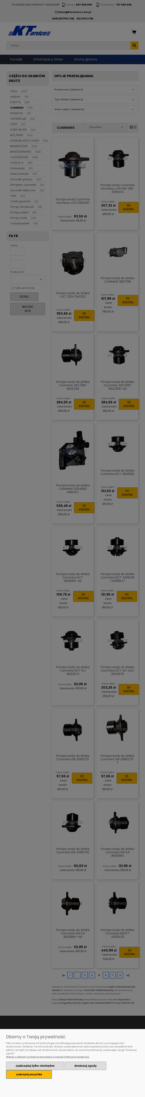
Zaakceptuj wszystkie (29, 1074)
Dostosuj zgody (85, 1065)
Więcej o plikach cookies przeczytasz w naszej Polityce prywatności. (48, 1057)
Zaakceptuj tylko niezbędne (35, 1065)
